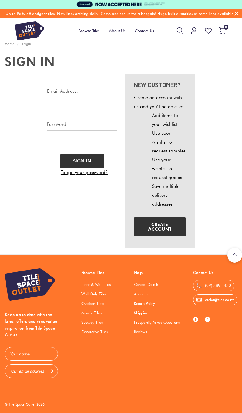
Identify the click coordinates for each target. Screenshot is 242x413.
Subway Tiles (92, 322)
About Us (141, 294)
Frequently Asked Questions (157, 322)
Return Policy (144, 303)
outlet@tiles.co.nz (219, 299)
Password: (57, 124)
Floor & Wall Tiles (96, 284)
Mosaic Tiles (91, 312)
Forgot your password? (84, 172)
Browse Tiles (92, 272)
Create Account (159, 227)
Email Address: (62, 91)
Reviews (140, 331)
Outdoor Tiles (92, 303)
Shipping (141, 312)
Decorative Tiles (94, 331)
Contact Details (146, 284)
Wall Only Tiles (93, 294)
